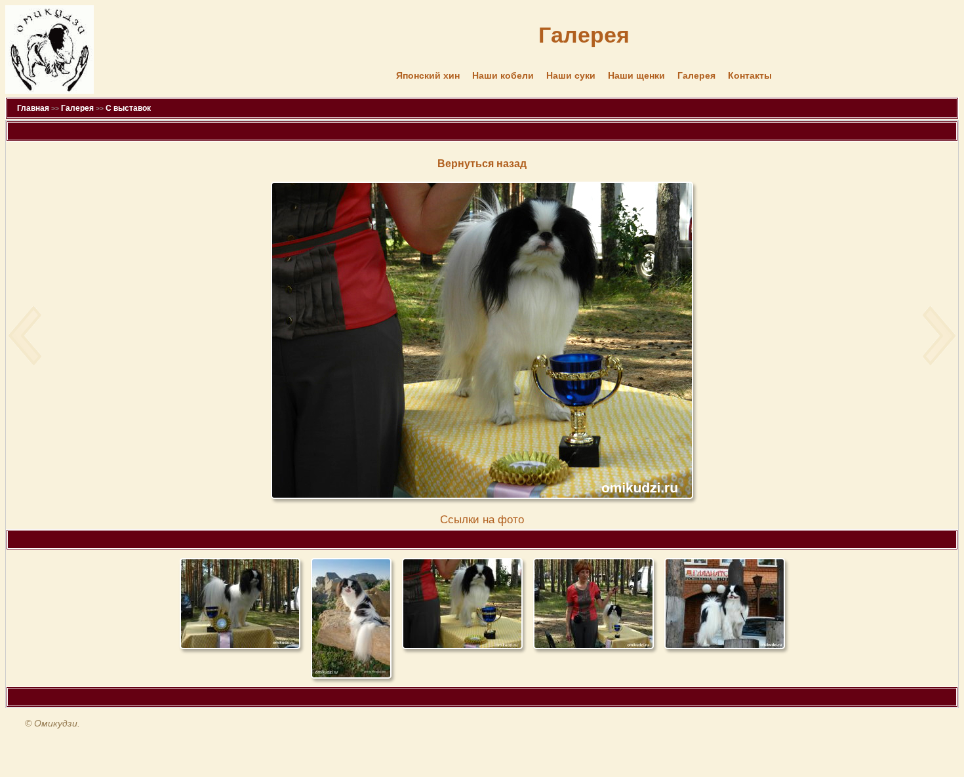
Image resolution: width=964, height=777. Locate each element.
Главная (33, 108)
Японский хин (428, 75)
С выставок (128, 108)
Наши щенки (636, 75)
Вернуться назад (482, 163)
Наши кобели (503, 75)
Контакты (750, 75)
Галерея (696, 75)
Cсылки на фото (482, 519)
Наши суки (570, 75)
